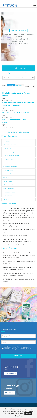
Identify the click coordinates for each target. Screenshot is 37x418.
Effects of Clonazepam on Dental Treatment (18, 267)
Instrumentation (8, 170)
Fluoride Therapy (8, 159)
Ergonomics (7, 148)
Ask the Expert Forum (9, 73)
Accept (28, 414)
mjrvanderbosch (27, 217)
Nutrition (6, 177)
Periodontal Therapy (9, 192)
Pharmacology (8, 195)
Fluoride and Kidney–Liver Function (15, 112)
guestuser (6, 257)
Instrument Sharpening (10, 166)
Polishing (6, 199)
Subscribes (19, 85)
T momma (13, 244)
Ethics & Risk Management (11, 155)
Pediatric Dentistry (9, 188)
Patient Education (9, 184)
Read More (19, 416)
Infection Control (8, 163)
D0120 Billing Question (10, 279)
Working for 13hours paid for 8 (13, 223)
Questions (11, 85)
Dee (16, 235)
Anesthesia (7, 141)
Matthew (6, 226)
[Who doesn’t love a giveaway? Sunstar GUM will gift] (18, 305)
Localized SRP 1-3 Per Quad (12, 261)
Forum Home (12, 132)
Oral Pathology (8, 181)
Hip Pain (6, 235)
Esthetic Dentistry (9, 152)
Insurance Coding (9, 174)
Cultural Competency (10, 144)
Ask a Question (20, 68)
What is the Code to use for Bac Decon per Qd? (19, 273)
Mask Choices (7, 229)
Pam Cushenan (24, 229)
